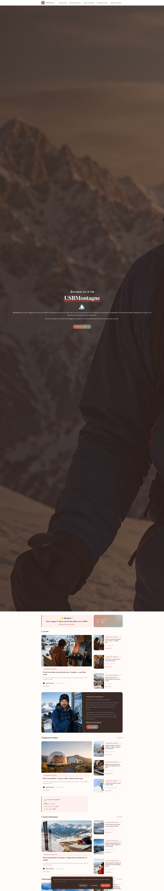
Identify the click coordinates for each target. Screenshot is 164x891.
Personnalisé (94, 885)
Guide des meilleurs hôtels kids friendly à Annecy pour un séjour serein (113, 888)
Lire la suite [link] (46, 686)
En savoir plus (92, 727)
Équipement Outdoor (115, 3)
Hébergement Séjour (102, 3)
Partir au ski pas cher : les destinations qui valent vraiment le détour (112, 679)
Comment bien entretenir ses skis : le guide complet (113, 783)
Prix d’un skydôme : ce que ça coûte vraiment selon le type (63, 778)
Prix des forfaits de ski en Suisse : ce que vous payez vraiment (113, 825)
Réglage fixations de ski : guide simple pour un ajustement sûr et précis (112, 765)
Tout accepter (105, 885)
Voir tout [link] (119, 737)
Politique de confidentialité (60, 881)
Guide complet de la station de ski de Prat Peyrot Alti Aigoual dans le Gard (113, 864)
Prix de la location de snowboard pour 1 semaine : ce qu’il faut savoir (64, 673)
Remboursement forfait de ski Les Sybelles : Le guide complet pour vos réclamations (113, 844)
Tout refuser (83, 885)
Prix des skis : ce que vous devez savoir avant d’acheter (112, 659)
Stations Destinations (88, 3)
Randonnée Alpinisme (75, 3)
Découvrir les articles (81, 327)
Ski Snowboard (63, 3)
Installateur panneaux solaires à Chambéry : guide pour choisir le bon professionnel (113, 747)
